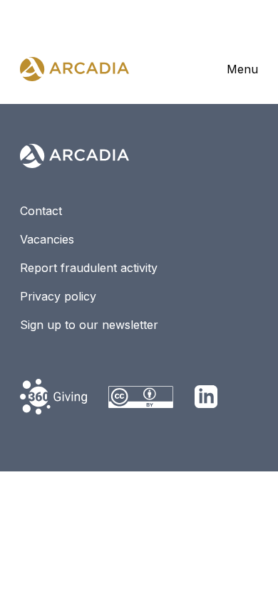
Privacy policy (58, 296)
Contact (41, 211)
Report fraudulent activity (89, 268)
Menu (242, 69)
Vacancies (47, 239)
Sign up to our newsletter (89, 325)
